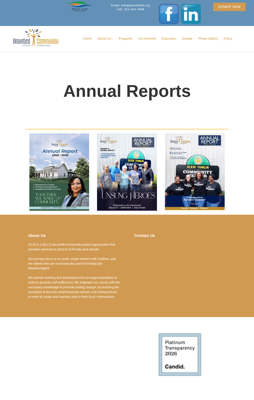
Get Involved (147, 38)
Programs (125, 38)
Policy (228, 38)
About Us (104, 38)
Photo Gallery (208, 38)
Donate (187, 38)
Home (87, 38)
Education (169, 38)
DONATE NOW (229, 7)
